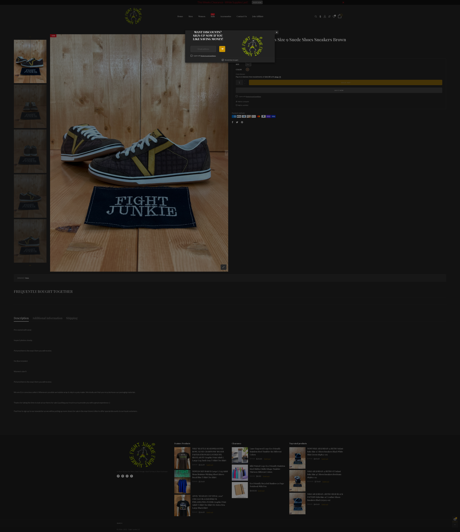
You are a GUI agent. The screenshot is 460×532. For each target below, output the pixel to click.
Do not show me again (231, 60)
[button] (222, 49)
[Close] (277, 32)
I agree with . (204, 56)
